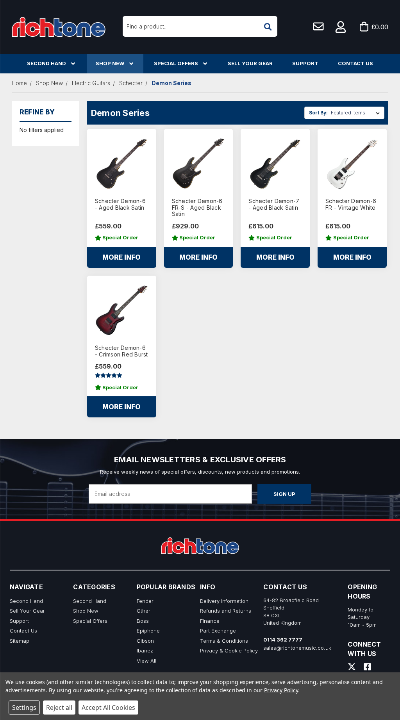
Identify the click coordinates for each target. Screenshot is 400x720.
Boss (143, 621)
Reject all (59, 707)
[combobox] (200, 26)
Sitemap (19, 641)
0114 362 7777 (282, 639)
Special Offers (176, 63)
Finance (210, 621)
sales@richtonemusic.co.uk (297, 648)
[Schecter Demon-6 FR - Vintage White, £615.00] (352, 163)
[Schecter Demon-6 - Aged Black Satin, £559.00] (121, 163)
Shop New (110, 63)
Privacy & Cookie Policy (229, 650)
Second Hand (46, 63)
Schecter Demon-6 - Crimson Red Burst (121, 351)
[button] (341, 27)
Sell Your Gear (250, 63)
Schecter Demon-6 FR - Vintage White (350, 204)
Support (305, 63)
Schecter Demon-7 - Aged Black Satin (273, 204)
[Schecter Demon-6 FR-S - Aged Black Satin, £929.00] (198, 163)
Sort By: (318, 113)
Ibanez (145, 650)
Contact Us (355, 63)
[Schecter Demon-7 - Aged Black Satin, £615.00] (275, 163)
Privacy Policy (281, 690)
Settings (24, 707)
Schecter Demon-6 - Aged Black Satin (120, 204)
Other (143, 611)
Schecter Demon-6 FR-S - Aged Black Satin (197, 207)
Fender (145, 601)
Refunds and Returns (225, 611)
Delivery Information (224, 601)
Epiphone (148, 630)
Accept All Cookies (108, 707)
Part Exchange (218, 630)
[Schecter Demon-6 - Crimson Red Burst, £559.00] (121, 310)
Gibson (145, 641)
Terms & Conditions (224, 641)
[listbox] (357, 113)
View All (146, 661)
